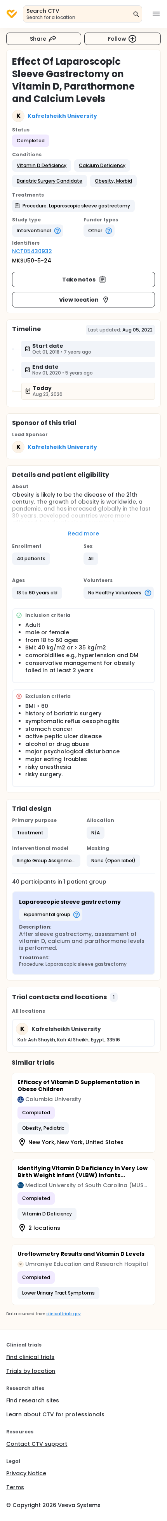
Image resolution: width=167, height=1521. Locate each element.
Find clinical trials (30, 1357)
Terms (15, 1487)
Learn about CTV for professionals (55, 1414)
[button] (41, 165)
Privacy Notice (26, 1473)
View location (79, 300)
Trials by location (30, 1371)
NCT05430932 (32, 251)
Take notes (79, 279)
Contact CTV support (36, 1444)
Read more (83, 533)
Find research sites (32, 1400)
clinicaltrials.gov (63, 1314)
